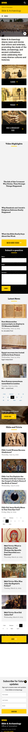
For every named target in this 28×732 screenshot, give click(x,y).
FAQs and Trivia (14, 427)
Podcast (12, 105)
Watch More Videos (13, 242)
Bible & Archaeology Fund (12, 129)
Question (4, 272)
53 (4, 397)
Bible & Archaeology (11, 11)
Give (13, 639)
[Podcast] (14, 95)
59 (8, 400)
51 (19, 394)
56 (17, 397)
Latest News (14, 298)
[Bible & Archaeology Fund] (14, 118)
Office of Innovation (7, 7)
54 (8, 397)
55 (13, 398)
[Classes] (14, 72)
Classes (12, 82)
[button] (24, 2)
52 (24, 394)
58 (4, 400)
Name (3, 256)
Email (3, 264)
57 (22, 397)
